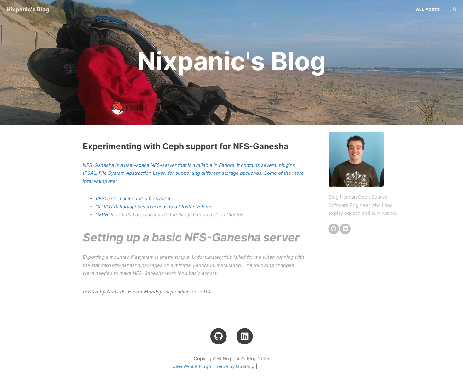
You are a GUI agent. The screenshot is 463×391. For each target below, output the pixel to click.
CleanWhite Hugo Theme (200, 366)
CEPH (101, 215)
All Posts (428, 9)
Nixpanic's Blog (27, 9)
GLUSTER (106, 207)
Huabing (245, 366)
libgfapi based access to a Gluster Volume (166, 207)
